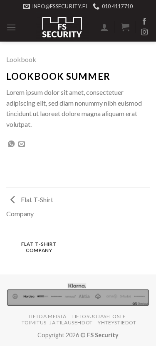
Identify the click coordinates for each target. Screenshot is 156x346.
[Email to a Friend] (21, 144)
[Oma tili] (104, 27)
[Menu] (11, 27)
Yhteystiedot (117, 322)
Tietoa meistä (47, 316)
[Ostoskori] (125, 27)
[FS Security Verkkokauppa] (62, 27)
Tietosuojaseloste (99, 316)
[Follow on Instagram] (144, 32)
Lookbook (21, 59)
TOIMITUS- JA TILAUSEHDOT (57, 322)
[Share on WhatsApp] (11, 144)
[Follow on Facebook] (144, 21)
